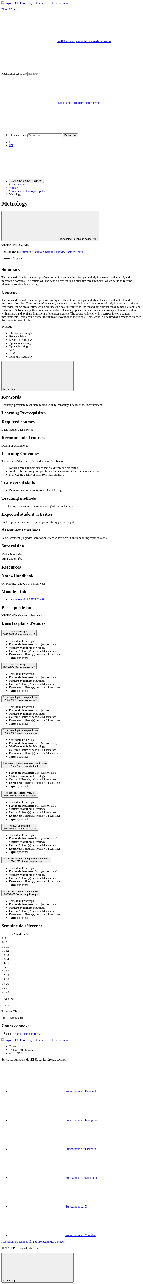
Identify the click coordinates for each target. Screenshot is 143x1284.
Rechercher (70, 135)
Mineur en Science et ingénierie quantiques (26, 860)
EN (11, 145)
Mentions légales (27, 1241)
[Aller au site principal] (37, 177)
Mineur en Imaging (20, 827)
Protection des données (51, 1241)
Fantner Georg (74, 251)
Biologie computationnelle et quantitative (25, 764)
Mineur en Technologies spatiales (28, 191)
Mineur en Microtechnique (20, 794)
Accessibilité (8, 1241)
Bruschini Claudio (31, 251)
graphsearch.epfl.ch (27, 1033)
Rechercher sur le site (14, 73)
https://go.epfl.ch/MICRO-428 (27, 599)
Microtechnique (19, 633)
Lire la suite (9, 389)
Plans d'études (9, 9)
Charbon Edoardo (53, 251)
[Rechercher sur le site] (29, 131)
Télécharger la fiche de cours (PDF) (78, 239)
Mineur (13, 187)
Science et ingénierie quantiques (20, 699)
